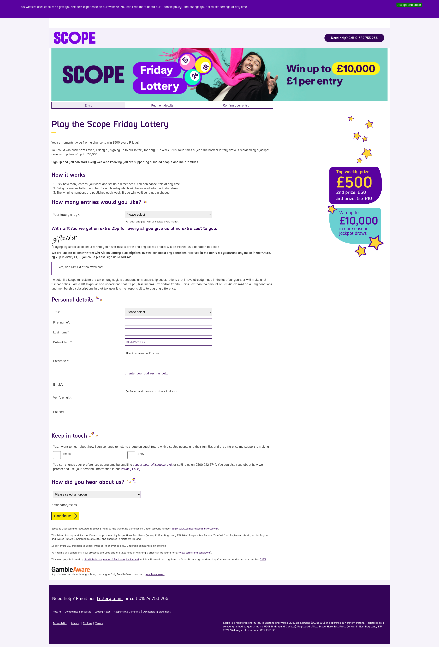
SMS (141, 454)
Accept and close (409, 5)
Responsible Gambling (127, 611)
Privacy (75, 623)
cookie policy (173, 7)
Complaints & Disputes (78, 611)
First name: (61, 322)
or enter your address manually (146, 373)
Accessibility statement (156, 611)
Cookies (87, 623)
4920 (174, 528)
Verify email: (62, 397)
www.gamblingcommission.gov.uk (198, 528)
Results (57, 611)
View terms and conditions (194, 552)
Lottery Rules (102, 611)
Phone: (58, 412)
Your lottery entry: (66, 215)
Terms (99, 623)
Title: (56, 312)
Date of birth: (62, 342)
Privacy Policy (130, 469)
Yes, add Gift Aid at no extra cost (81, 267)
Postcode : (61, 361)
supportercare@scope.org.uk (153, 464)
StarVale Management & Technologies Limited (111, 559)
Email (67, 454)
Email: (58, 384)
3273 (263, 559)
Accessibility (60, 623)
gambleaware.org (155, 574)
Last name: (61, 332)
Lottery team (110, 598)
